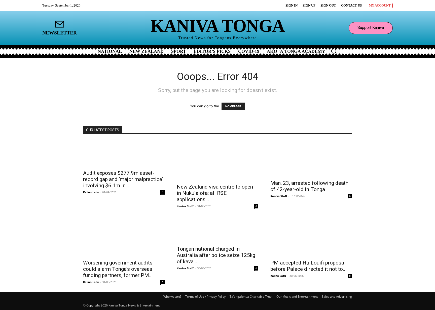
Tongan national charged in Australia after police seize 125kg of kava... (216, 255)
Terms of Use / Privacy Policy (205, 296)
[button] (334, 51)
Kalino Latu (91, 192)
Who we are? (172, 296)
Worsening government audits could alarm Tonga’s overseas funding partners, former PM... (118, 269)
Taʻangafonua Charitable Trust (251, 296)
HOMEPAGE (233, 106)
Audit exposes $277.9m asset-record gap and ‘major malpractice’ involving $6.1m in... (123, 179)
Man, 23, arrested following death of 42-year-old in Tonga (309, 186)
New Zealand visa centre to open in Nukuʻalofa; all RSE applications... (215, 193)
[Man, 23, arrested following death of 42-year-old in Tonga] (311, 158)
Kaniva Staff (185, 206)
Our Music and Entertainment (297, 296)
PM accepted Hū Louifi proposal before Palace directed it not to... (308, 266)
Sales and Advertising (337, 296)
